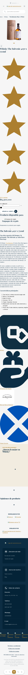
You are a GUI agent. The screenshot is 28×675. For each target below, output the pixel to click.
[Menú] (4, 6)
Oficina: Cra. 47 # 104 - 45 (11, 595)
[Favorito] (1, 208)
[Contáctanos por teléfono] (9, 672)
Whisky (6, 17)
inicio (1, 17)
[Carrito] (24, 6)
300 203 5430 (8, 604)
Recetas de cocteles (10, 555)
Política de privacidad (14, 648)
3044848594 (8, 615)
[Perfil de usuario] (21, 672)
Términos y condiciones (14, 646)
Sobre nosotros (8, 574)
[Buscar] (5, 12)
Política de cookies (14, 651)
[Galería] (14, 30)
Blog (6, 577)
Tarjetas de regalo (9, 558)
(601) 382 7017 (8, 607)
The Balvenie (9, 243)
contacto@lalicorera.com (11, 624)
